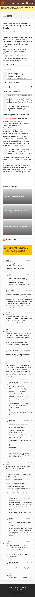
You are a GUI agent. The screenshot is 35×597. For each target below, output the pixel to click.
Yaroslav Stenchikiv (12, 350)
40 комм (12, 31)
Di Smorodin (9, 330)
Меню (31, 3)
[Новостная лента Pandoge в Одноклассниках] (15, 593)
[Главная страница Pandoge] (2, 3)
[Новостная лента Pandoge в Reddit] (19, 593)
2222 (7, 260)
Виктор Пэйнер (10, 290)
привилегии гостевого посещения (15, 250)
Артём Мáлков (13, 382)
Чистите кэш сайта (10, 118)
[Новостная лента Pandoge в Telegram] (23, 593)
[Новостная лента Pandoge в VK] (12, 593)
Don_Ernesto (10, 313)
